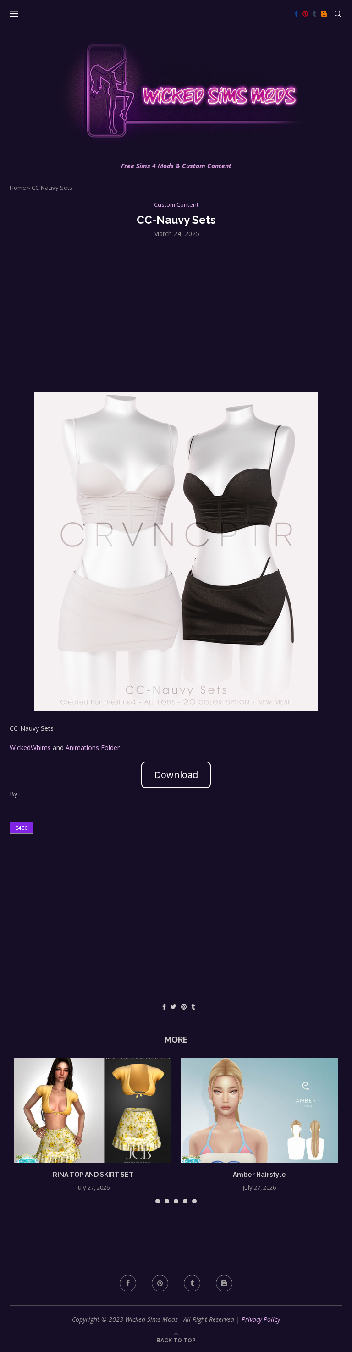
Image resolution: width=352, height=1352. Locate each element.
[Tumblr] (314, 13)
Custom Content (176, 205)
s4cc (22, 827)
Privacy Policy (261, 1319)
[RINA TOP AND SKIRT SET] (92, 1110)
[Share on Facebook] (164, 1006)
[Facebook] (296, 13)
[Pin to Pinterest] (184, 1006)
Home (18, 187)
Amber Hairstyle (259, 1174)
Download (176, 774)
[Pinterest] (305, 13)
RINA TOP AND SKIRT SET (93, 1174)
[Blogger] (324, 13)
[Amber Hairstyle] (259, 1110)
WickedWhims (30, 747)
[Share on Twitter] (173, 1006)
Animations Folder (93, 747)
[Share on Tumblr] (193, 1006)
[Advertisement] (176, 314)
